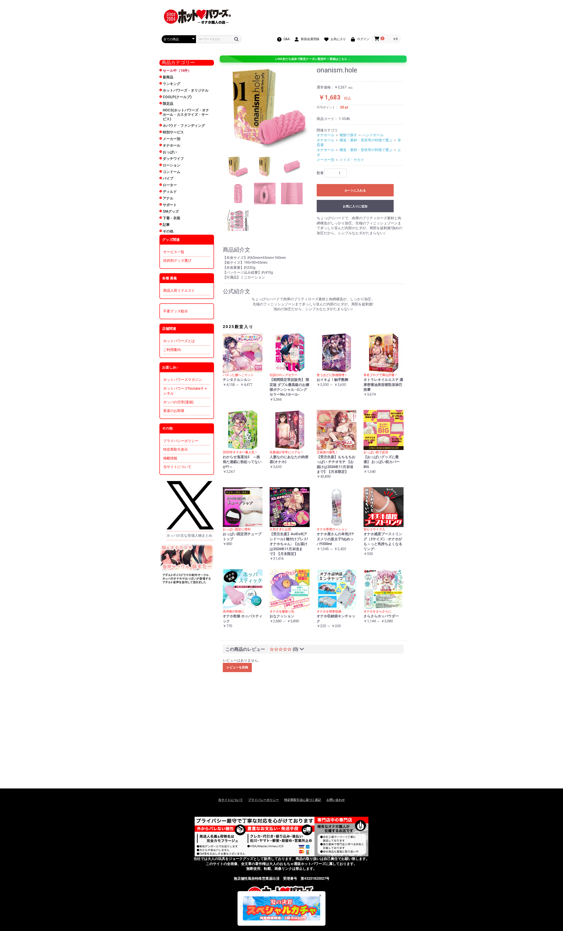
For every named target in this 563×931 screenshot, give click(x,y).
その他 (168, 231)
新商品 (168, 77)
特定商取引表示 (175, 449)
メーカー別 (171, 139)
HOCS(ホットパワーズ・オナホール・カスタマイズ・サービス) (186, 114)
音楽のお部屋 (173, 411)
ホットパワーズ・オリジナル (185, 90)
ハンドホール (373, 135)
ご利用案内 (172, 350)
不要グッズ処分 (175, 311)
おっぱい (170, 152)
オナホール (171, 145)
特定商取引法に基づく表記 (302, 800)
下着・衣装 (171, 218)
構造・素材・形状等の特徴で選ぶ (366, 140)
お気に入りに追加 (355, 206)
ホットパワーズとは (179, 341)
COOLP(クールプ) (177, 97)
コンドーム (171, 172)
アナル (168, 198)
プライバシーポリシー (180, 441)
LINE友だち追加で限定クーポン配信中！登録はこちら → (313, 59)
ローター (170, 185)
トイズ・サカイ (352, 160)
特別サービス (173, 132)
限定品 (168, 103)
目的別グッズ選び (177, 260)
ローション (171, 165)
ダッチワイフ (173, 159)
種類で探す (348, 135)
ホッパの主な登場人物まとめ (189, 535)
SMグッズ (171, 211)
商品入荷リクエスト (179, 290)
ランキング (171, 84)
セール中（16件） (177, 70)
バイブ (168, 178)
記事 (166, 225)
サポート (170, 205)
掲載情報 (170, 458)
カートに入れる (355, 190)
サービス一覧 (173, 252)
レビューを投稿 (237, 667)
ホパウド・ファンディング (184, 126)
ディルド (170, 192)
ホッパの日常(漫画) (178, 402)
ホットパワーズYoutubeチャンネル (185, 390)
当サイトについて (177, 467)
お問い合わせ (335, 800)
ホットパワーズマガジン (182, 380)
